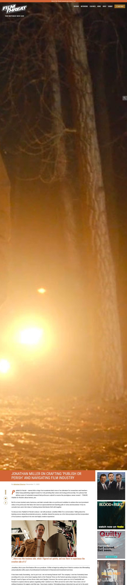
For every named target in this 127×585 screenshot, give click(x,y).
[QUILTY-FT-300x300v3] (111, 531)
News (99, 6)
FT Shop (119, 6)
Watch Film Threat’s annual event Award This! (63, 1)
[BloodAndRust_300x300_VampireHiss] (111, 502)
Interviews (84, 6)
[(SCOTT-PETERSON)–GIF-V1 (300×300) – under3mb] (111, 473)
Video (104, 6)
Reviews (76, 6)
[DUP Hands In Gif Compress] (111, 561)
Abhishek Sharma (19, 484)
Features (93, 6)
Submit (110, 6)
